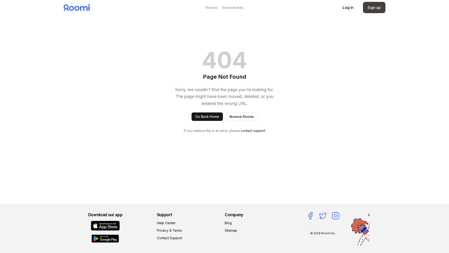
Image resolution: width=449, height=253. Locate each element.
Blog (228, 223)
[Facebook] (310, 216)
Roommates (232, 7)
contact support (253, 131)
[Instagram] (336, 216)
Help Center (166, 223)
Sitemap (231, 230)
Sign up (374, 7)
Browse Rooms (242, 117)
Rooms (212, 7)
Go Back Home (207, 117)
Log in (348, 7)
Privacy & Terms (169, 230)
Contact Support (169, 238)
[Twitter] (323, 216)
